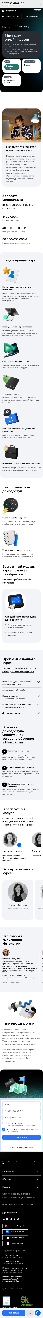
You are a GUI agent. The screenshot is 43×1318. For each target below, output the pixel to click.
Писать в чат (8, 1268)
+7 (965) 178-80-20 (10, 1255)
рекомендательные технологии (13, 5)
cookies (16, 3)
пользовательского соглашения (20, 1125)
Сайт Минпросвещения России (18, 1197)
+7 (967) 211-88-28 (10, 1262)
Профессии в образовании (25, 1162)
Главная (5, 1162)
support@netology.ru (12, 1270)
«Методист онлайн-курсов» (18, 671)
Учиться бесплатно (31, 16)
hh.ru (18, 204)
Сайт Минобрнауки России (16, 1194)
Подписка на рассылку (14, 1250)
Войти (37, 11)
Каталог (12, 1162)
